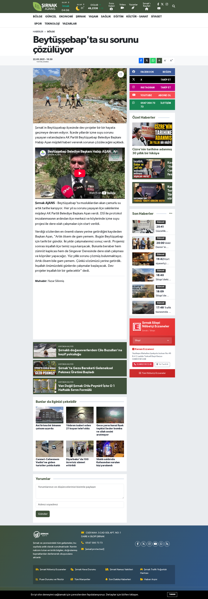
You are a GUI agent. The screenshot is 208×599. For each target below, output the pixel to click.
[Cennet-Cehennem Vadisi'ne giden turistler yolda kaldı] (49, 448)
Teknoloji (52, 23)
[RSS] (167, 544)
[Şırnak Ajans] (45, 6)
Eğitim (119, 16)
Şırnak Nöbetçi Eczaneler (53, 569)
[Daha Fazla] (159, 60)
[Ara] (173, 6)
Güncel (51, 16)
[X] (143, 544)
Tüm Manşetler (82, 579)
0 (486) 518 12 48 (144, 364)
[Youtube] (155, 544)
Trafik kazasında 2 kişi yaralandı (163, 310)
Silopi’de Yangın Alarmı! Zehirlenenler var (164, 294)
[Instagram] (149, 544)
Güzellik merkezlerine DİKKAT (164, 229)
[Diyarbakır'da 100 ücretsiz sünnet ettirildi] (80, 448)
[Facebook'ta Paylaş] (141, 60)
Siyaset (156, 16)
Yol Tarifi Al (163, 364)
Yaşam (93, 16)
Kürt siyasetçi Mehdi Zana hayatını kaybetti (163, 261)
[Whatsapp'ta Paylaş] (153, 60)
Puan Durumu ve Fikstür (51, 579)
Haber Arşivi (150, 579)
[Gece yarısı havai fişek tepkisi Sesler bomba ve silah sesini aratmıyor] (110, 415)
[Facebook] (137, 544)
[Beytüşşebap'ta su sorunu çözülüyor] (80, 95)
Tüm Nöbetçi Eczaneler (154, 373)
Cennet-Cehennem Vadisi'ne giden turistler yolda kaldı (48, 462)
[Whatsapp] (161, 544)
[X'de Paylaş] (147, 60)
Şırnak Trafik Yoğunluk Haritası (153, 571)
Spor (38, 23)
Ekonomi (66, 16)
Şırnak (81, 16)
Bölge (37, 16)
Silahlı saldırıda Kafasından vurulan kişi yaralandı (108, 462)
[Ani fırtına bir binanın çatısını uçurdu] (49, 415)
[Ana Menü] (173, 20)
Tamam (172, 594)
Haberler (38, 32)
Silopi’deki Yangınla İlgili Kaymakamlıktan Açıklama (166, 278)
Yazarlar (69, 23)
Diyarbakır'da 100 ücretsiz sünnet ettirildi (77, 462)
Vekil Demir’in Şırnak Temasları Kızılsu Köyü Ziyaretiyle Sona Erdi (163, 245)
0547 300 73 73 (94, 543)
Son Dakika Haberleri (120, 579)
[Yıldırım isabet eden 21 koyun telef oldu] (80, 415)
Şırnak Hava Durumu (85, 569)
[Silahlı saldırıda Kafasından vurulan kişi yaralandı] (110, 448)
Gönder (43, 514)
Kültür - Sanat (137, 16)
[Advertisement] (94, 311)
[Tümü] (170, 213)
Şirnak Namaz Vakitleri (121, 569)
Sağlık (106, 16)
